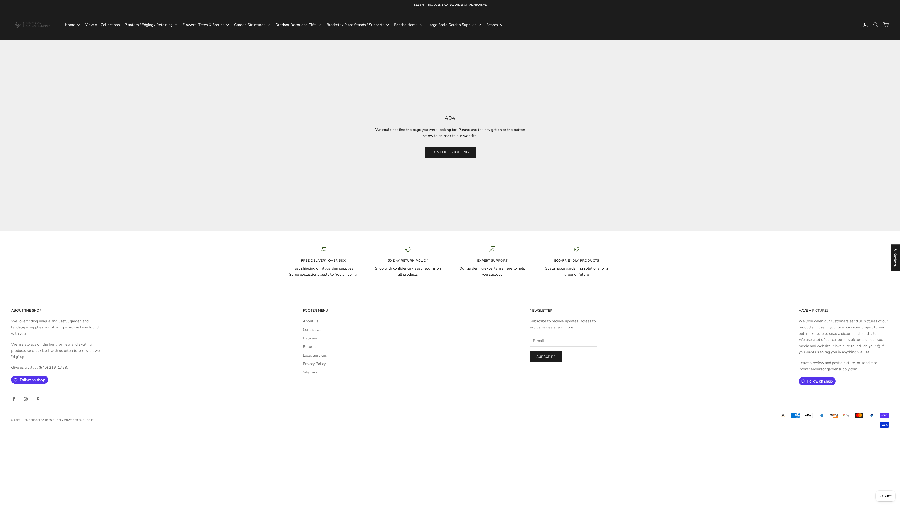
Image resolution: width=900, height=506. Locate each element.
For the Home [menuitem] (406, 24)
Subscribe (546, 356)
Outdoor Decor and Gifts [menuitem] (296, 24)
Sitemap (310, 372)
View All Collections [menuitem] (102, 24)
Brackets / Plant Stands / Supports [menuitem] (355, 24)
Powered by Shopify (79, 420)
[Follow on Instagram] (25, 399)
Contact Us (312, 329)
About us (310, 321)
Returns (309, 346)
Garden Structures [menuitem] (249, 24)
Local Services (315, 355)
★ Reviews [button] (895, 257)
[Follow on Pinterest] (38, 399)
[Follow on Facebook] (13, 399)
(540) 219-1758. (53, 367)
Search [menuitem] (492, 24)
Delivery (310, 338)
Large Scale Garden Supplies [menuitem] (452, 24)
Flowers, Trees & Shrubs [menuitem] (203, 24)
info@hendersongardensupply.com (828, 369)
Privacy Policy (314, 363)
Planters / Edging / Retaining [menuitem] (148, 24)
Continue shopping (450, 152)
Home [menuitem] (70, 24)
